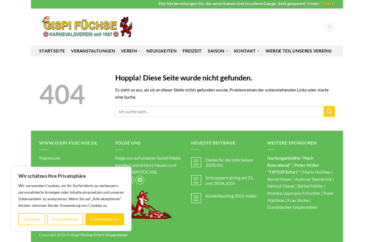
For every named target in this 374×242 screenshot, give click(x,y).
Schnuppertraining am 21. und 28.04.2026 (229, 180)
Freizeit (192, 50)
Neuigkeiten (161, 50)
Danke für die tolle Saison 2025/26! (229, 162)
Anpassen (31, 219)
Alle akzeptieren (104, 219)
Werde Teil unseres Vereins (299, 50)
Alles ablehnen (65, 219)
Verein (129, 50)
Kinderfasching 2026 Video (231, 195)
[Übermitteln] (329, 111)
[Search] (330, 27)
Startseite (52, 50)
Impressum (49, 157)
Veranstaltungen (93, 50)
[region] (71, 199)
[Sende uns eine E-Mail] (139, 180)
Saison (216, 50)
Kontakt (245, 50)
